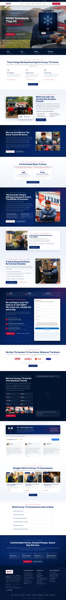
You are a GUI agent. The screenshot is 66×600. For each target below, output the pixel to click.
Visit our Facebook (19, 151)
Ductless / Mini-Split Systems (28, 577)
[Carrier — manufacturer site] (48, 359)
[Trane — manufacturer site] (38, 359)
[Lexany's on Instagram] (9, 590)
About (33, 3)
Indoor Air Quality (47, 72)
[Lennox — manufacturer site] (28, 359)
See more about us (10, 151)
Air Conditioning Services (28, 570)
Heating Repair (39, 572)
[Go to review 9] (33, 456)
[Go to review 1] (27, 456)
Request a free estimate (21, 34)
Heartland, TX (16, 385)
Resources (40, 3)
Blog (36, 3)
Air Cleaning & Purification (53, 577)
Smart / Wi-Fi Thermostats (28, 581)
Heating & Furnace (29, 72)
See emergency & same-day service (22, 333)
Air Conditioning (10, 72)
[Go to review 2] (28, 456)
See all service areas (10, 415)
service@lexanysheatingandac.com (16, 587)
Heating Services (40, 570)
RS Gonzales (41, 598)
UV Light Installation (53, 578)
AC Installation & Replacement (28, 574)
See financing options (33, 247)
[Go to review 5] (30, 456)
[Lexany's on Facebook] (7, 590)
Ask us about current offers (32, 182)
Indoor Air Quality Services (54, 570)
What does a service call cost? (18, 514)
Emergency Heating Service (41, 583)
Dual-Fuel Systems (40, 582)
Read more (8, 454)
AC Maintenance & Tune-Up (28, 575)
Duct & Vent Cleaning (53, 572)
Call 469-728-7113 (27, 561)
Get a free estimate (33, 365)
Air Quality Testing (52, 581)
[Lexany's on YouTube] (11, 590)
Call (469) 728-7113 (10, 34)
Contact (44, 3)
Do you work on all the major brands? (20, 518)
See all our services (32, 84)
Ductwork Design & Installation (54, 574)
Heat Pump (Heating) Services (41, 579)
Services (22, 3)
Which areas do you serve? (18, 525)
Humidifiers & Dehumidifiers (54, 575)
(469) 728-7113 (8, 587)
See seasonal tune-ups (22, 282)
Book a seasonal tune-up (11, 282)
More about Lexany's (40, 119)
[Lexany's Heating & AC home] (8, 4)
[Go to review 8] (32, 456)
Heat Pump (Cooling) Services (28, 578)
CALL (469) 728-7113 (56, 3)
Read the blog (32, 494)
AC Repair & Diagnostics (27, 572)
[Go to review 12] (35, 456)
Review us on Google (55, 439)
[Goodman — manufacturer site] (17, 359)
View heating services (30, 79)
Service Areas (27, 3)
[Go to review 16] (38, 456)
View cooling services (11, 79)
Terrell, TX (8, 387)
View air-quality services (49, 79)
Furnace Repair (39, 574)
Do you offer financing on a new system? (20, 521)
